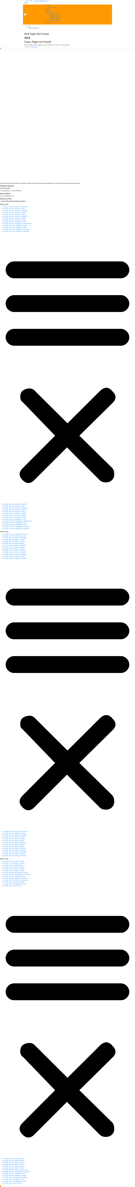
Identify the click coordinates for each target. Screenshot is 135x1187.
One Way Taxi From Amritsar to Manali (14, 218)
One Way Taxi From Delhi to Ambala (13, 539)
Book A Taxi (29, 1)
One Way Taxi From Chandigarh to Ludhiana (16, 229)
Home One (52, 7)
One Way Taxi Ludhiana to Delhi (12, 885)
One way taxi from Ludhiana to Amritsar (15, 878)
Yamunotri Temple (54, 15)
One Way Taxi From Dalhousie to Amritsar (15, 534)
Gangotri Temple (54, 16)
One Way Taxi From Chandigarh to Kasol (15, 225)
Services (48, 11)
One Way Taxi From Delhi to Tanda (13, 870)
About (48, 9)
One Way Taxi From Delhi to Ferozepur (14, 551)
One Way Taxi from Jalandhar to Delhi (14, 876)
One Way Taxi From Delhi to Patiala (13, 861)
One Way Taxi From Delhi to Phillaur (13, 863)
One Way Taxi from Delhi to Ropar (13, 865)
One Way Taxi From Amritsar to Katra (14, 214)
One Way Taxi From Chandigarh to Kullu (15, 227)
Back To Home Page (31, 47)
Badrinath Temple (54, 20)
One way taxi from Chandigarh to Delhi (14, 222)
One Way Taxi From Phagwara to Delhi (14, 884)
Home (48, 5)
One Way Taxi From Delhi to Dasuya (13, 547)
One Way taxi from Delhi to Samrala (13, 867)
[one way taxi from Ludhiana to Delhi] (26, 3)
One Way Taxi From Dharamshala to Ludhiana (16, 874)
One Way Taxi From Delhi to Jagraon (14, 556)
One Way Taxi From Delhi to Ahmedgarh (15, 538)
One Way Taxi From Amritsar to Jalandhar (15, 210)
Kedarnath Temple (54, 18)
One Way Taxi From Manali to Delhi (13, 882)
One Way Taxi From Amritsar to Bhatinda (15, 207)
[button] (67, 368)
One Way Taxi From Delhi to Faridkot (14, 549)
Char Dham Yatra (51, 13)
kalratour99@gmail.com (41, 1)
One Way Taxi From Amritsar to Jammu (14, 212)
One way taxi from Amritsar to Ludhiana (15, 216)
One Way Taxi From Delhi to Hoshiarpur (14, 554)
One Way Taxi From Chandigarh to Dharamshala (17, 223)
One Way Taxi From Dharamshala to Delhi (15, 872)
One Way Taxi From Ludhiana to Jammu (15, 558)
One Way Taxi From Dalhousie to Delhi (14, 536)
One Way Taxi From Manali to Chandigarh (15, 880)
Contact (48, 22)
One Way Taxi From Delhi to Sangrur (14, 869)
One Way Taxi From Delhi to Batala (13, 543)
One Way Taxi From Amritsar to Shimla (14, 220)
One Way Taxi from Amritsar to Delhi (14, 208)
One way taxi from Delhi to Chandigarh (14, 545)
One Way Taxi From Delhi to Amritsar (14, 541)
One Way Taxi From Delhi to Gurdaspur (14, 553)
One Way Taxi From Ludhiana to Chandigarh (16, 231)
